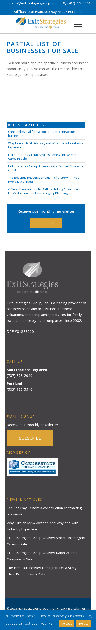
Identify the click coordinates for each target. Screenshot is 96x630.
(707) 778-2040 (19, 375)
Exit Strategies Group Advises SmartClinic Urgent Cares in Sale (42, 156)
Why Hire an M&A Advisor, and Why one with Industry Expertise (45, 145)
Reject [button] (83, 623)
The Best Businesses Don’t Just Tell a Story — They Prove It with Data (43, 179)
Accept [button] (67, 623)
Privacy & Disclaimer (71, 608)
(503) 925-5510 (19, 389)
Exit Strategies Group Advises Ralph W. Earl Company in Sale (45, 168)
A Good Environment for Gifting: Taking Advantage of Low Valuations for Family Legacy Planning (45, 191)
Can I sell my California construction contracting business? (41, 134)
